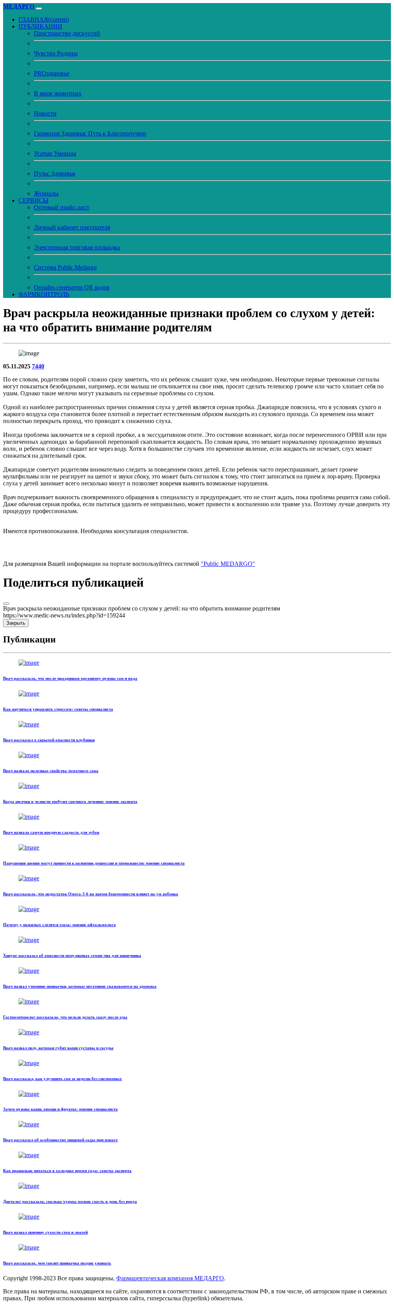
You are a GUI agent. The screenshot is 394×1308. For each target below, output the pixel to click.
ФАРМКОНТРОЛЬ (43, 294)
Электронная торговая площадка (77, 247)
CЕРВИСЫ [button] (33, 200)
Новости (45, 113)
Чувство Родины (56, 53)
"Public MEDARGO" (228, 563)
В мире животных (58, 93)
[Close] (6, 603)
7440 (38, 366)
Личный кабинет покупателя (72, 227)
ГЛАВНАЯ (43, 19)
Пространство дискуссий (67, 33)
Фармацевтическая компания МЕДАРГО (170, 1278)
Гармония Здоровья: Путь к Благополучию (90, 133)
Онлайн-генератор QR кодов (72, 287)
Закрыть (15, 623)
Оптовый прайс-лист (61, 207)
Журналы (46, 193)
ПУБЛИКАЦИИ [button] (40, 26)
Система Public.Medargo (65, 267)
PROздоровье (51, 73)
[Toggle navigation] (39, 8)
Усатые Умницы (55, 153)
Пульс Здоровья (54, 173)
